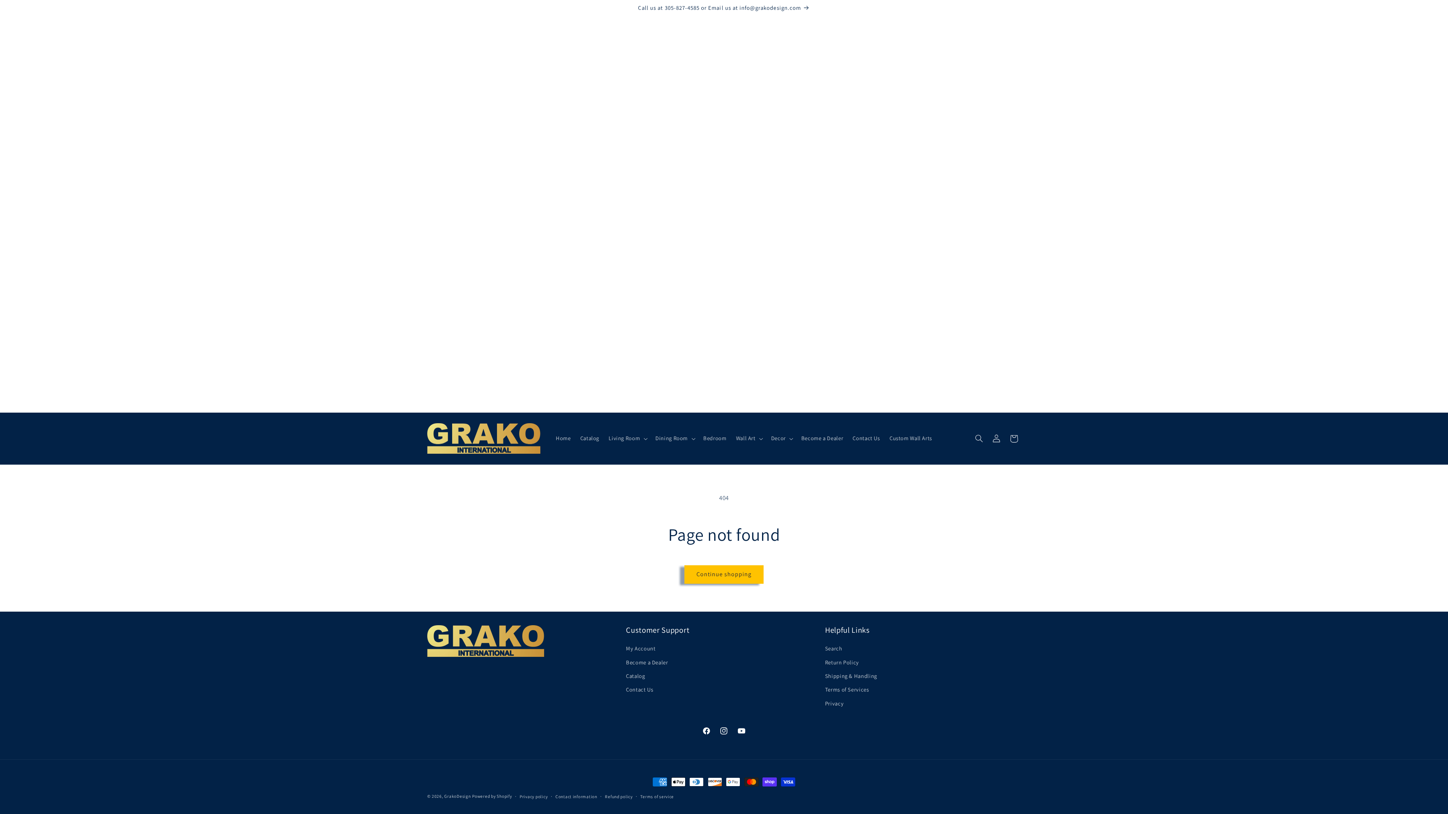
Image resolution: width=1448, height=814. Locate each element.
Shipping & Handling (851, 675)
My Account (640, 648)
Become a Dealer (647, 662)
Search (833, 648)
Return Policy (842, 662)
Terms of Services (847, 689)
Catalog (635, 675)
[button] (627, 438)
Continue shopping (724, 574)
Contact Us (639, 689)
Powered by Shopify (492, 796)
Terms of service (657, 796)
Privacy (834, 703)
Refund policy (619, 796)
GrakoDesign (457, 796)
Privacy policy (534, 796)
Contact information (576, 796)
